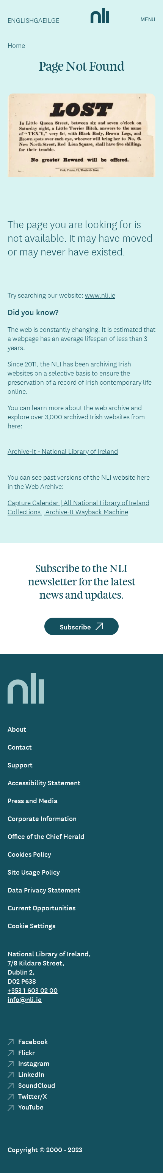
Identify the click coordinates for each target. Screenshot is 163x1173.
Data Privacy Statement (44, 889)
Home (16, 45)
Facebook (32, 1041)
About (17, 729)
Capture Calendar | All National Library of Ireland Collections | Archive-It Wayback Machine (78, 507)
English (21, 20)
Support (20, 764)
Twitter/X (32, 1096)
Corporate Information (42, 818)
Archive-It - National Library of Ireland (63, 451)
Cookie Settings (31, 925)
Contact (20, 746)
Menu (148, 19)
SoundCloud (36, 1085)
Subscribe (75, 626)
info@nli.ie (25, 999)
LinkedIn (30, 1074)
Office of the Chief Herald (46, 836)
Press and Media (33, 800)
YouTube (30, 1106)
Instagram (33, 1063)
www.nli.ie (100, 295)
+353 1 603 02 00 (33, 990)
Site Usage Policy (34, 872)
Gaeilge (46, 20)
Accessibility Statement (44, 782)
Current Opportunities (41, 907)
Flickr (26, 1052)
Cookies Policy (29, 854)
